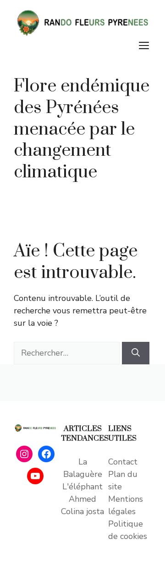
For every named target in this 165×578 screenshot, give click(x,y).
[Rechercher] (135, 353)
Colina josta (82, 511)
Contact (123, 461)
